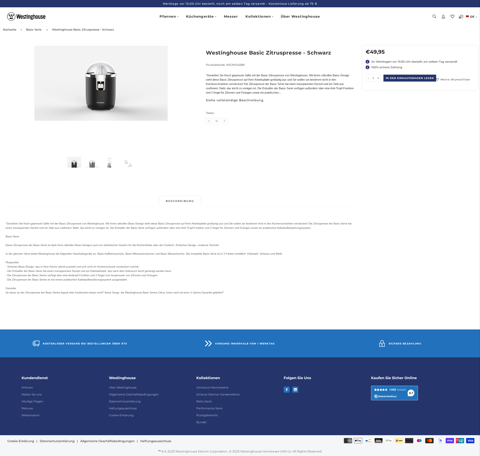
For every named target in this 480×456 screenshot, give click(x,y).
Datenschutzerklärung (124, 401)
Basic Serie (33, 29)
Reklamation (31, 415)
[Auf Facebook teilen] (209, 121)
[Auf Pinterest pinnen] (225, 121)
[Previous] (11, 99)
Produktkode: (216, 65)
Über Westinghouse (122, 387)
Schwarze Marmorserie (212, 387)
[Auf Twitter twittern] (217, 121)
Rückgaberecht (207, 415)
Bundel (201, 422)
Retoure (27, 408)
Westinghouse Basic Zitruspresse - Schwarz (83, 29)
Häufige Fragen (32, 401)
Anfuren (27, 387)
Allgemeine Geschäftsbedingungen (134, 394)
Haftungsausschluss (123, 408)
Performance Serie (209, 408)
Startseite (9, 29)
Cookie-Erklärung (121, 415)
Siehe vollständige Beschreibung (234, 100)
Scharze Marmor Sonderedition (218, 394)
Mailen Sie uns (32, 394)
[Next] (191, 99)
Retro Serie (204, 401)
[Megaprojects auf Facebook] (287, 390)
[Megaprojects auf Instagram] (295, 390)
